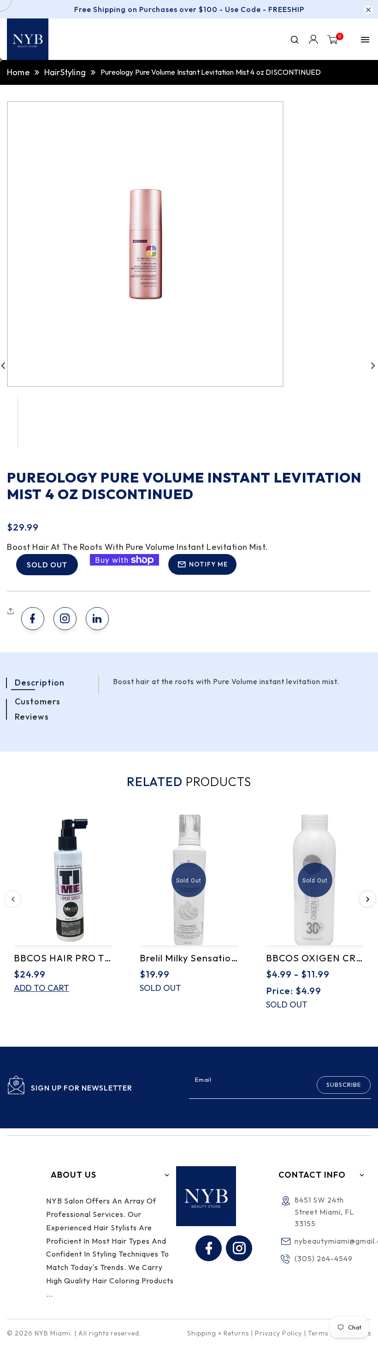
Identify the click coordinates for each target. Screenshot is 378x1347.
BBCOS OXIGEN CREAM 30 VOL (315, 958)
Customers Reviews (37, 708)
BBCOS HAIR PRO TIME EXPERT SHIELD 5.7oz (63, 958)
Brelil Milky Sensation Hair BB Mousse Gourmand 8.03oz (189, 958)
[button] (12, 611)
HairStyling (65, 72)
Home (18, 72)
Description (40, 682)
